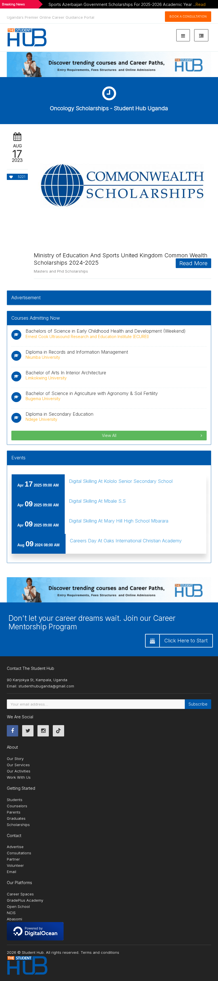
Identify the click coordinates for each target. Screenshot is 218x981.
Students (14, 799)
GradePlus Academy (25, 900)
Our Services (18, 765)
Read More (193, 263)
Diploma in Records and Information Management (77, 352)
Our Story (15, 758)
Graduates (16, 818)
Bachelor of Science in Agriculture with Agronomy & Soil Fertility (92, 393)
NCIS (11, 912)
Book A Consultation (188, 16)
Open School (18, 906)
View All (109, 435)
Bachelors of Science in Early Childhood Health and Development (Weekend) (106, 331)
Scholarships (18, 824)
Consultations (19, 853)
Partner (13, 859)
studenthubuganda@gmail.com (46, 686)
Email (11, 871)
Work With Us (19, 777)
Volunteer (15, 865)
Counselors (17, 806)
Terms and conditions (100, 952)
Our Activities (18, 771)
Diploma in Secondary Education (59, 414)
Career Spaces (20, 894)
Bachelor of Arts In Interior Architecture (66, 372)
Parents (13, 812)
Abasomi (14, 919)
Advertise (15, 846)
